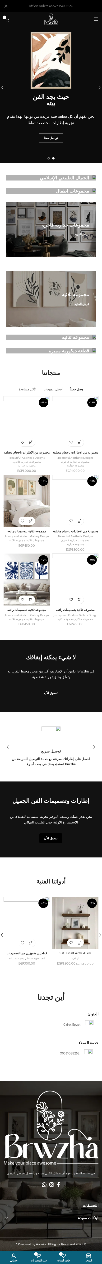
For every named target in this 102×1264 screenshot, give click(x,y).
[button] (79, 943)
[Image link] (51, 1128)
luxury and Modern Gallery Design (27, 536)
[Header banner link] (58, 6)
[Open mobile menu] (96, 19)
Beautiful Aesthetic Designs (75, 457)
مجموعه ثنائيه (16, 958)
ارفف (75, 958)
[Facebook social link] (58, 1184)
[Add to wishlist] (71, 442)
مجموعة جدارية (75, 465)
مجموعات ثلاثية (35, 540)
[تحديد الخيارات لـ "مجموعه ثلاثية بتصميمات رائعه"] (31, 521)
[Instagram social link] (51, 1184)
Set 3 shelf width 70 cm (75, 953)
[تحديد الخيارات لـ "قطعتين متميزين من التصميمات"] (31, 943)
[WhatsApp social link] (44, 1184)
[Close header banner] (6, 6)
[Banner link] (51, 178)
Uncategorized (35, 958)
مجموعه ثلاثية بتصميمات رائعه (26, 531)
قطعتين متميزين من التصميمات (27, 953)
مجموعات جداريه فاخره (75, 461)
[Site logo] (51, 19)
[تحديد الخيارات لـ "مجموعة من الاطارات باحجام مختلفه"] (79, 442)
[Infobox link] (51, 746)
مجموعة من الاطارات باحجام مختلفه (75, 452)
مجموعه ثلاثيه (17, 540)
